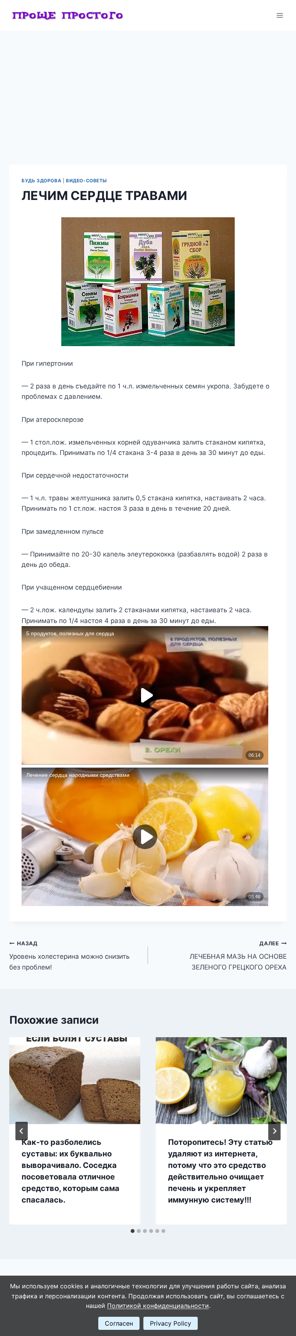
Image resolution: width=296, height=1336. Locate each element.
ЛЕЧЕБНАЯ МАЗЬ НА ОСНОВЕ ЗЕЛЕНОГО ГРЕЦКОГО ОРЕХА (238, 955)
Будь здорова (41, 180)
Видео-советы (86, 180)
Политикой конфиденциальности (158, 1305)
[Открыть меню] (279, 15)
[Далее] (274, 1131)
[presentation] (74, 1080)
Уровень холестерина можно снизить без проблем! (69, 955)
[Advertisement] (148, 88)
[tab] (133, 1231)
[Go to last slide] (21, 1131)
